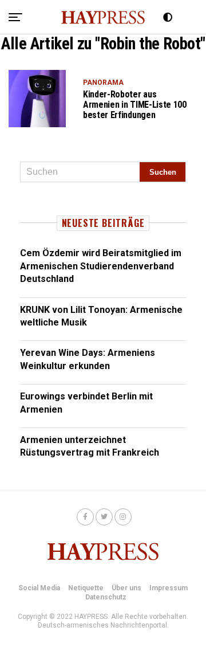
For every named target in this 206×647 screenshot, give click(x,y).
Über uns (126, 588)
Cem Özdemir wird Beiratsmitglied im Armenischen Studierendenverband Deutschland (100, 266)
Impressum (168, 588)
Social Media (39, 588)
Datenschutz (105, 597)
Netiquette (86, 588)
